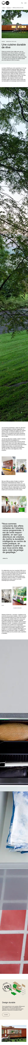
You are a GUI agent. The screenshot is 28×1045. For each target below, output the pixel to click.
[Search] (22, 3)
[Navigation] (25, 3)
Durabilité (6, 1014)
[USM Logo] (5, 3)
